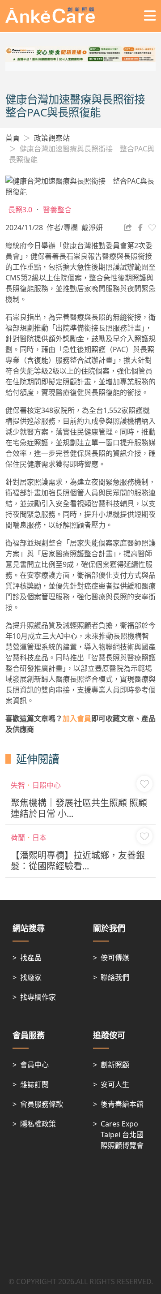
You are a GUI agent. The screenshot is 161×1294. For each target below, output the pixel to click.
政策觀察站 (52, 138)
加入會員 (77, 718)
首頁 (12, 138)
